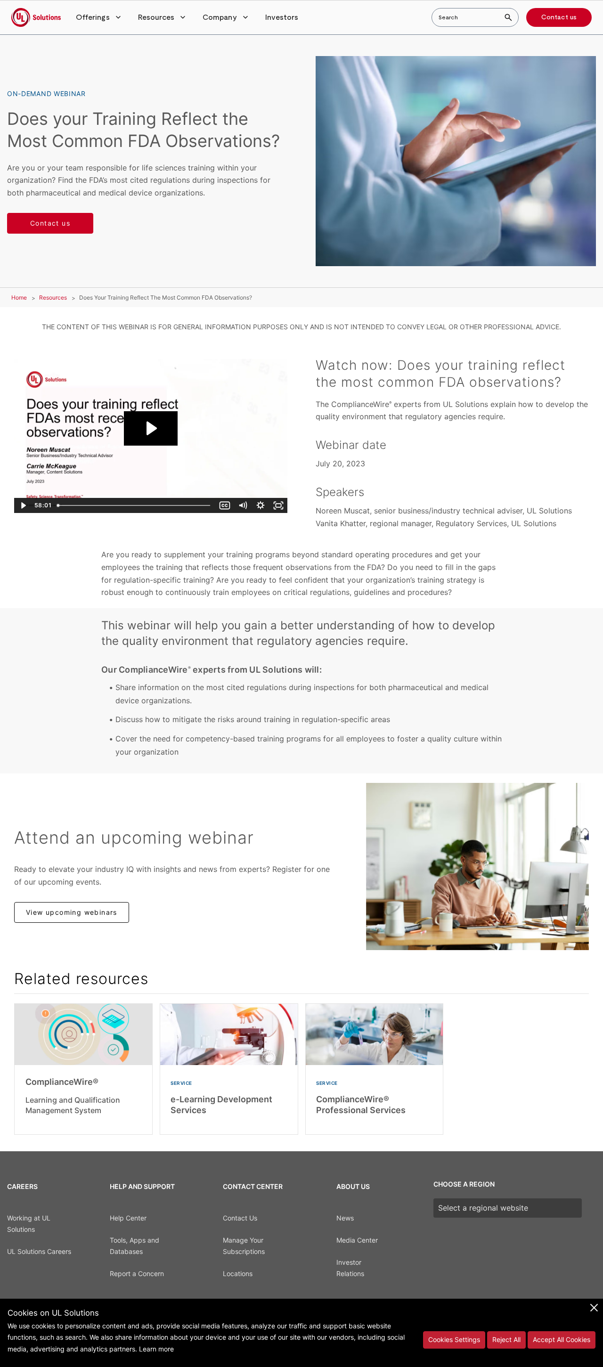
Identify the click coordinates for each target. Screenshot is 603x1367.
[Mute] (243, 505)
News (345, 1218)
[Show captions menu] (225, 505)
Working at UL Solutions (28, 1224)
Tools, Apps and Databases (134, 1246)
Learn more (156, 1349)
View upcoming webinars (71, 912)
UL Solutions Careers (39, 1251)
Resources (53, 297)
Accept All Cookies (561, 1339)
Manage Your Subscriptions (244, 1246)
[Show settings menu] (260, 505)
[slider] (134, 505)
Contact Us (240, 1218)
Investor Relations (350, 1268)
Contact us (559, 17)
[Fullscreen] (278, 505)
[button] (99, 17)
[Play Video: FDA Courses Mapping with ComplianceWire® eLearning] (150, 428)
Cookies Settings (454, 1339)
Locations (238, 1273)
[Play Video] (23, 505)
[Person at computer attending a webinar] (477, 866)
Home (19, 297)
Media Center (357, 1240)
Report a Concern (137, 1273)
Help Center (128, 1218)
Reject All (506, 1339)
